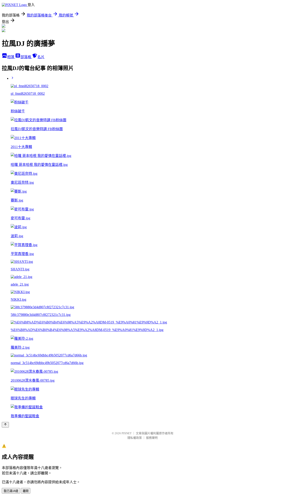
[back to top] (5, 425)
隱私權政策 (134, 437)
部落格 (26, 57)
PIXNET (127, 433)
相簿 (11, 57)
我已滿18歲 (11, 491)
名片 (41, 57)
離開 (25, 491)
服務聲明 (152, 437)
